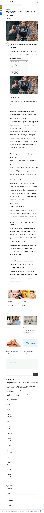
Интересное (9, 495)
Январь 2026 (9, 414)
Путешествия (9, 502)
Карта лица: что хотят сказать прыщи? (12, 352)
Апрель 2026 (9, 411)
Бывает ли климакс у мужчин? (12, 329)
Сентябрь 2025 (9, 421)
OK (40, 511)
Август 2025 (9, 423)
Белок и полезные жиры (15, 65)
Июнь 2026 (9, 407)
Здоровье (8, 9)
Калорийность (13, 63)
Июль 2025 (9, 426)
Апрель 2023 (9, 467)
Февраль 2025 (9, 438)
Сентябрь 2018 (9, 479)
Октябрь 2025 (9, 419)
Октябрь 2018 (9, 476)
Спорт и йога (9, 505)
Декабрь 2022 (9, 469)
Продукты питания (10, 500)
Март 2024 (9, 450)
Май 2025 (8, 431)
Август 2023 (9, 457)
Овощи (12, 66)
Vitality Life (10, 2)
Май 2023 (8, 464)
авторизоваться (30, 364)
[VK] (1, 10)
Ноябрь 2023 (9, 455)
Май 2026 (8, 409)
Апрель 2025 (9, 433)
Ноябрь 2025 (9, 416)
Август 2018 (9, 481)
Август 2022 (9, 471)
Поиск (7, 372)
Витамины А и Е (13, 67)
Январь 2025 (9, 440)
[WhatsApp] (1, 9)
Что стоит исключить (15, 73)
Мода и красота (9, 498)
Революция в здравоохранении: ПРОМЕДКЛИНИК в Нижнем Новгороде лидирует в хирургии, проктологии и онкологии (29, 331)
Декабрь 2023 (9, 452)
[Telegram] (1, 5)
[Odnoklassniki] (1, 7)
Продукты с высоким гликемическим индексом (19, 70)
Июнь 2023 (9, 462)
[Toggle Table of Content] (26, 61)
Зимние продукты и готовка (16, 64)
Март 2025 (9, 435)
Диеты (8, 490)
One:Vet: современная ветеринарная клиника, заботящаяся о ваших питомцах (30, 353)
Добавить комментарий (7, 49)
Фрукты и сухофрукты (15, 68)
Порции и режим (14, 72)
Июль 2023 (9, 459)
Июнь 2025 (9, 428)
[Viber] (1, 12)
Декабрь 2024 (9, 443)
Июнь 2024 (9, 447)
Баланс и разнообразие (15, 71)
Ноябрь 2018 (9, 474)
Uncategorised (9, 488)
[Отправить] (1, 14)
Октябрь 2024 (9, 445)
